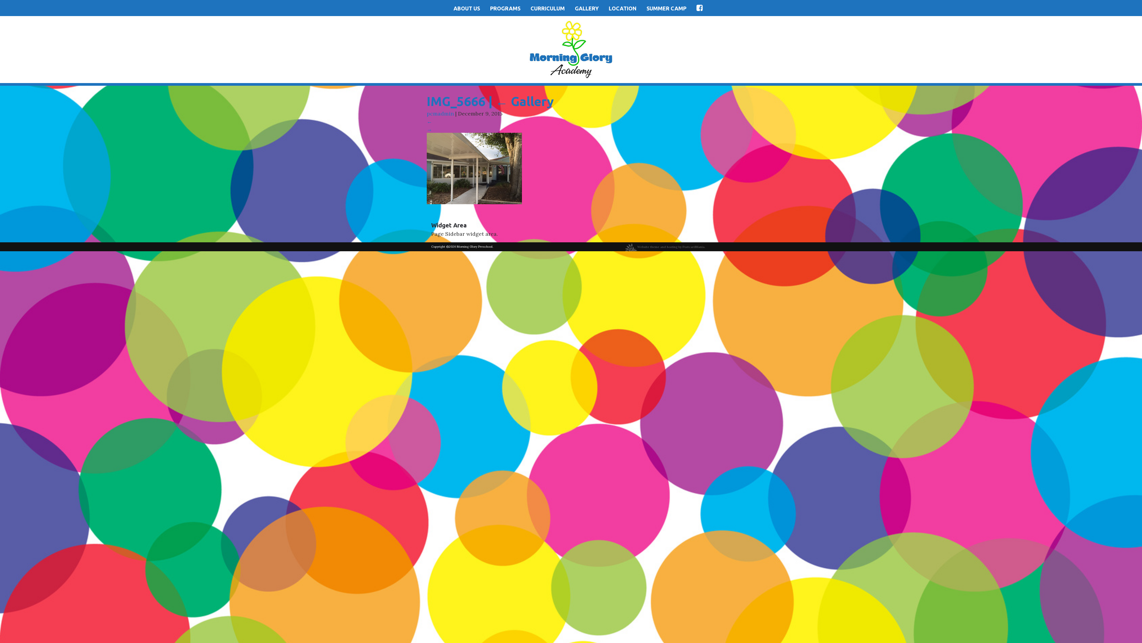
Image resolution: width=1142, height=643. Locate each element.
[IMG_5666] (474, 168)
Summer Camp (666, 8)
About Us (467, 8)
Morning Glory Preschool (474, 247)
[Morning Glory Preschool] (571, 49)
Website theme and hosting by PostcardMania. (671, 247)
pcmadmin (440, 113)
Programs (505, 8)
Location (622, 8)
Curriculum (548, 8)
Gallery (587, 8)
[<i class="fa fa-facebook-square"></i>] (699, 8)
